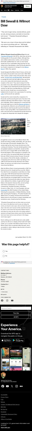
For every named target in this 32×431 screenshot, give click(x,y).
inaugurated (4, 190)
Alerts (6, 10)
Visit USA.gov (5, 427)
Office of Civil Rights (6, 419)
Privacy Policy (4, 397)
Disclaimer (3, 412)
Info (2, 10)
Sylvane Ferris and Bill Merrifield (13, 77)
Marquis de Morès (24, 104)
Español (4, 294)
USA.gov (3, 416)
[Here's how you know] (16, 2)
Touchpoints (12, 263)
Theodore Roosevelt (6, 56)
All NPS (16, 317)
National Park (11, 6)
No (6, 256)
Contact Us (4, 284)
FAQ (3, 289)
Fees (22, 10)
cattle (2, 94)
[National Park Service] (2, 6)
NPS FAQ (3, 407)
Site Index (5, 291)
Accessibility (4, 394)
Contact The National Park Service (10, 404)
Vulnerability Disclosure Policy (9, 414)
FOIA (2, 399)
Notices (3, 402)
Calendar (17, 10)
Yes (6, 251)
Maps (12, 10)
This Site (16, 313)
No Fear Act (4, 409)
